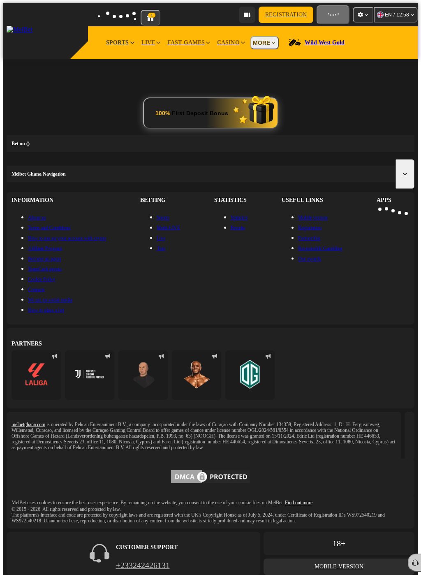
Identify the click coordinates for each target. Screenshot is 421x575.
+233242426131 (143, 565)
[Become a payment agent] (247, 15)
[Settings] (363, 15)
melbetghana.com (28, 424)
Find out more (298, 502)
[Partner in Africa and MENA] (89, 375)
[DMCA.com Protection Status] (210, 477)
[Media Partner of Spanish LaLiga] (36, 375)
